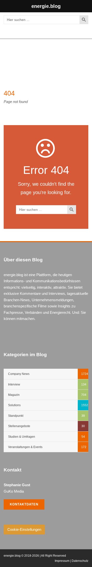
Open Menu (83, 56)
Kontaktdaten (24, 504)
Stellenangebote (19, 426)
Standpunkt (15, 415)
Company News (18, 374)
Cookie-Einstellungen (24, 529)
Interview (14, 384)
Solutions (14, 405)
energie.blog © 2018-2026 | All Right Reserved (35, 555)
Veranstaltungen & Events (25, 447)
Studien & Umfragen (21, 436)
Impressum (62, 561)
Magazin (14, 395)
